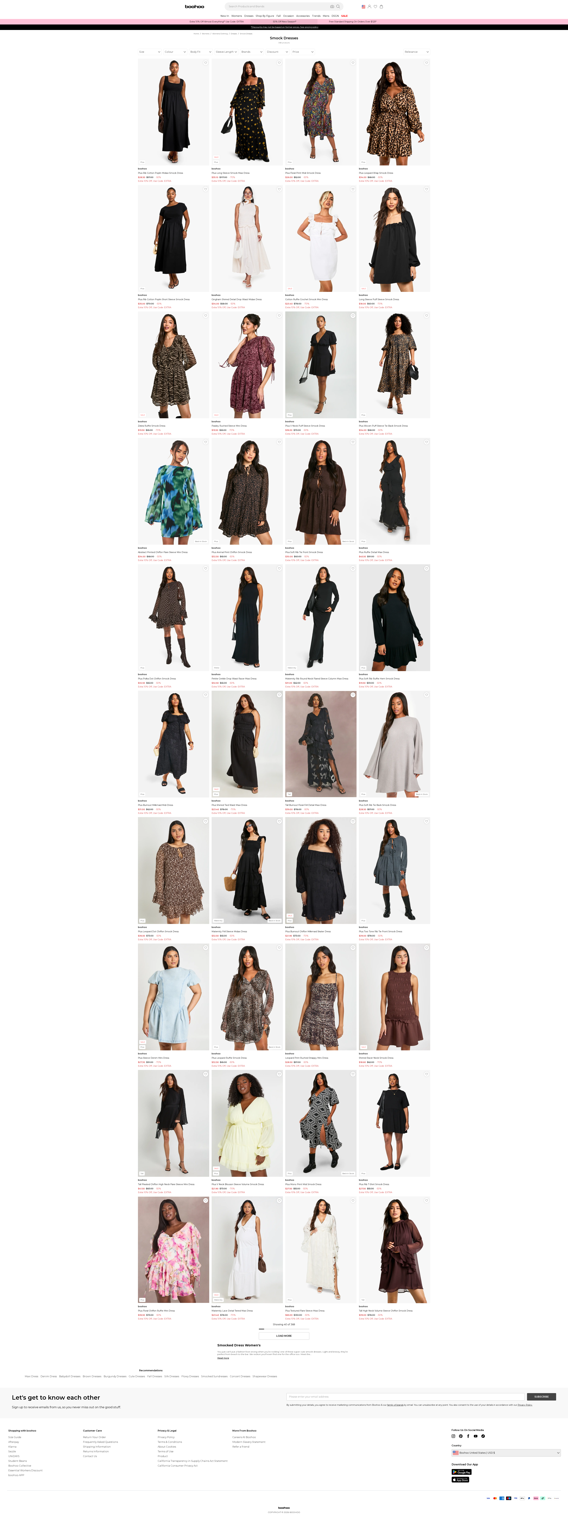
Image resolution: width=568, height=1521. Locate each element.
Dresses (234, 33)
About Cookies (167, 1446)
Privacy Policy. (525, 1405)
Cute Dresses (137, 1376)
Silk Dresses (171, 1376)
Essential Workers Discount (25, 1470)
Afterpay (13, 1442)
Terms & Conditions (170, 1442)
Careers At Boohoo (244, 1437)
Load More (284, 1336)
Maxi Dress (31, 1376)
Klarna (12, 1446)
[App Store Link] (462, 1476)
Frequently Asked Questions (100, 1442)
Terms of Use (165, 1451)
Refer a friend (240, 1446)
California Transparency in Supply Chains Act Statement (193, 1461)
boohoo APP (16, 1475)
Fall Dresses (154, 1376)
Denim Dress (49, 1376)
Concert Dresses (240, 1376)
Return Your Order (94, 1437)
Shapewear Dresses (265, 1376)
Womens (205, 33)
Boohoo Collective (19, 1465)
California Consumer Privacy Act (178, 1465)
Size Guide (14, 1437)
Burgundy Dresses (115, 1376)
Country (456, 1445)
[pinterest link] (461, 1436)
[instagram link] (453, 1436)
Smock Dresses (246, 33)
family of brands (395, 1405)
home (196, 33)
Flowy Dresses (190, 1376)
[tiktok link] (483, 1436)
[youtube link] (475, 1436)
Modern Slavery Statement (249, 1442)
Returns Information (96, 1451)
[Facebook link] (468, 1436)
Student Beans (17, 1461)
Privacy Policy (166, 1437)
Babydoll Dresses (69, 1376)
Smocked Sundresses (214, 1376)
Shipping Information (97, 1446)
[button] (363, 7)
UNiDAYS (13, 1456)
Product (163, 1456)
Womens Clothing (220, 33)
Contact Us (90, 1456)
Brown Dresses (92, 1376)
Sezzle (12, 1451)
